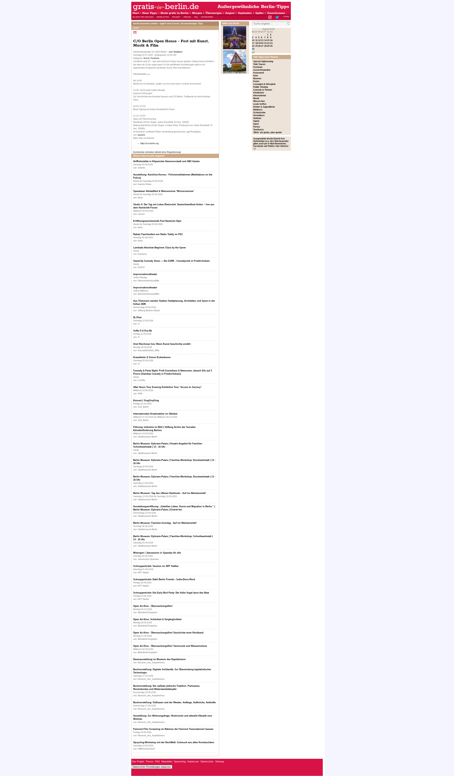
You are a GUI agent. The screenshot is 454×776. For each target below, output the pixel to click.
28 (265, 46)
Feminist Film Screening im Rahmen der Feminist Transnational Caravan (173, 729)
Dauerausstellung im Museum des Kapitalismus (159, 659)
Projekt (176, 17)
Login (286, 16)
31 (253, 49)
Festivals (155, 58)
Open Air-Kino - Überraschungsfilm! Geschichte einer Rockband (168, 632)
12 (259, 40)
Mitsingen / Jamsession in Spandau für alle (157, 552)
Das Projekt (138, 761)
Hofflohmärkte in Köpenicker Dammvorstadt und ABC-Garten (166, 161)
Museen (257, 78)
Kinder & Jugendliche (264, 107)
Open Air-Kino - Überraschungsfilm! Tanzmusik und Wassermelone (170, 646)
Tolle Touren (259, 64)
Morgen (197, 13)
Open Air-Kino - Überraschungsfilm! (153, 606)
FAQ (196, 17)
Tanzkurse (258, 129)
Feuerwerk (258, 73)
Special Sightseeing (263, 61)
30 (271, 46)
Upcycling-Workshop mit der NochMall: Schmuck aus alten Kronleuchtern (173, 742)
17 (253, 43)
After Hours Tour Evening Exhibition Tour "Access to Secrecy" (167, 387)
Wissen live (259, 101)
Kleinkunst (258, 92)
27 (262, 46)
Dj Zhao (137, 317)
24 (253, 46)
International (259, 95)
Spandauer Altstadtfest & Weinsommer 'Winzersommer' (163, 191)
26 (259, 46)
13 (262, 40)
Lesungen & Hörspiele (264, 84)
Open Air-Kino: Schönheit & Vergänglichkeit (157, 619)
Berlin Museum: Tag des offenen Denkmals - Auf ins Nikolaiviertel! (169, 493)
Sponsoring (207, 17)
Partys (256, 127)
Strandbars (259, 115)
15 (268, 40)
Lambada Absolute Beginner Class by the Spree (159, 247)
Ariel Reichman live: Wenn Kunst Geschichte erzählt (161, 344)
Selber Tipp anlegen (142, 17)
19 (259, 43)
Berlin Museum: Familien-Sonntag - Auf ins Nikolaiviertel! (164, 523)
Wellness (257, 109)
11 (256, 40)
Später (259, 13)
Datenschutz (207, 761)
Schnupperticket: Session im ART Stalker (156, 566)
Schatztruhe (259, 112)
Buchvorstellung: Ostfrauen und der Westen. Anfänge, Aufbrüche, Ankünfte (174, 702)
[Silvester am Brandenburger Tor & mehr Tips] (234, 48)
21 (265, 43)
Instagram (270, 17)
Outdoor (257, 118)
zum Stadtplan (175, 52)
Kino (255, 75)
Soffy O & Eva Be (142, 330)
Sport (256, 124)
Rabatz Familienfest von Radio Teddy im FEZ (158, 234)
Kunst (146, 58)
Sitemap (219, 761)
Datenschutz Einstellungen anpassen (152, 767)
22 (268, 43)
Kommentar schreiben (157, 152)
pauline (141, 135)
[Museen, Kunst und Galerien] (234, 72)
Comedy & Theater (262, 90)
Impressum (193, 761)
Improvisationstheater (145, 274)
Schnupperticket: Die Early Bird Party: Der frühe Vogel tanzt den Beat (171, 592)
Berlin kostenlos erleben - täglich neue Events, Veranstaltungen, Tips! (168, 23)
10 (253, 40)
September (245, 13)
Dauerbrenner (276, 13)
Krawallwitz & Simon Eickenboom (152, 357)
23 (271, 43)
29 (268, 46)
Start (135, 13)
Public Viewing (260, 87)
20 (262, 43)
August (229, 13)
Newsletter (163, 17)
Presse (187, 17)
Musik (256, 98)
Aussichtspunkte (261, 70)
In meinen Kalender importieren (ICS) (135, 32)
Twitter (278, 17)
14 (265, 40)
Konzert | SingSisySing (146, 400)
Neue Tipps (149, 13)
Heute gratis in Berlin (174, 13)
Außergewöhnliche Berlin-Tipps (253, 7)
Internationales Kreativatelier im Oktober (155, 413)
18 (256, 43)
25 (256, 46)
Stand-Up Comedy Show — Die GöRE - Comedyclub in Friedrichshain (171, 261)
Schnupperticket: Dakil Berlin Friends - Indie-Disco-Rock (164, 579)
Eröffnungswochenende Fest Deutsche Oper (157, 221)
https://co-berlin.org (149, 143)
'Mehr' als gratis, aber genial (267, 132)
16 (271, 40)
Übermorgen (214, 13)
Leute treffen (259, 104)
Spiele (256, 121)
